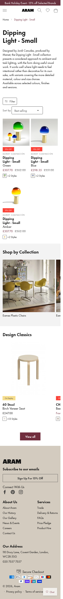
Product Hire (44, 528)
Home (6, 19)
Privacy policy (14, 591)
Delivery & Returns (47, 512)
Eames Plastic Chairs (14, 315)
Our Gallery (9, 517)
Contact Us (9, 533)
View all (30, 436)
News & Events (11, 522)
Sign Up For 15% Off (30, 478)
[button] (5, 10)
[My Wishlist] (47, 10)
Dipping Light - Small (24, 19)
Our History (9, 512)
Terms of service (34, 591)
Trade (40, 507)
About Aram (10, 507)
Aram (17, 586)
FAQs (40, 517)
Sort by (7, 110)
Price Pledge (44, 522)
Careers (7, 528)
